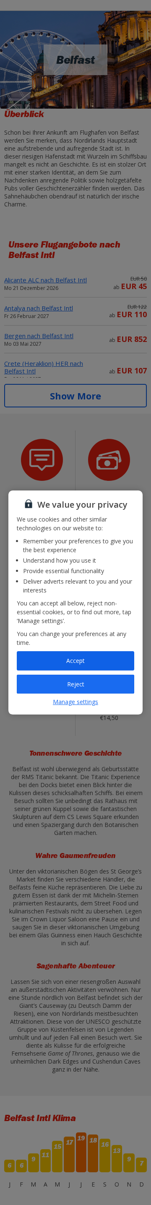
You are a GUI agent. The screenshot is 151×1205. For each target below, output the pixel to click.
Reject (75, 684)
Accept (75, 661)
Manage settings (75, 702)
